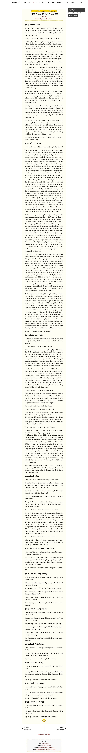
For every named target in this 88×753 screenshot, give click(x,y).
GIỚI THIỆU (27, 2)
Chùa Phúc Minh (46, 745)
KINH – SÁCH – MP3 (54, 2)
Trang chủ (16, 2)
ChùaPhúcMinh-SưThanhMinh (46, 747)
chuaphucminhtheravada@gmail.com (46, 749)
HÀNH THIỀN (39, 2)
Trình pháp (70, 2)
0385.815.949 (45, 743)
